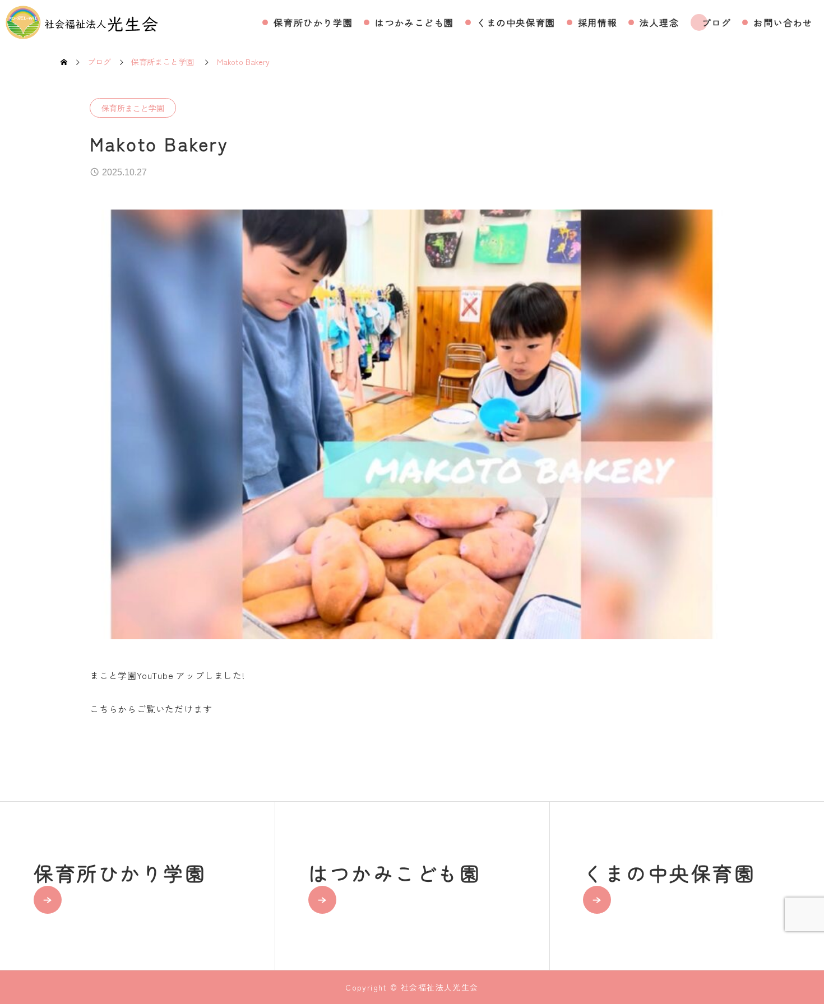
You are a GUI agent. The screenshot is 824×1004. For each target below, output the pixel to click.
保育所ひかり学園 (313, 22)
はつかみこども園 (414, 22)
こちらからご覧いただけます (151, 708)
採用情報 (597, 22)
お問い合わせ (783, 22)
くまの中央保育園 (515, 22)
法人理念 (659, 22)
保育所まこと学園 (132, 108)
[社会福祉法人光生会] (82, 22)
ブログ (717, 22)
